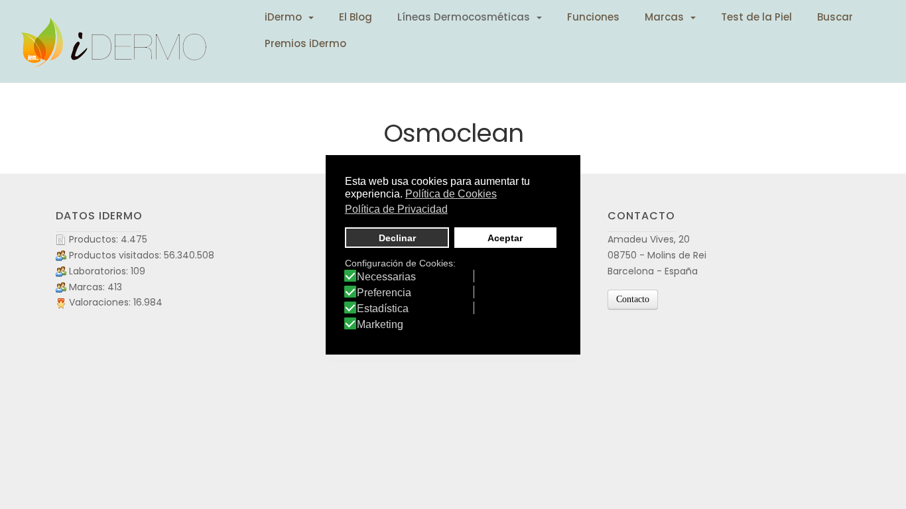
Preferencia (384, 293)
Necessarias (386, 277)
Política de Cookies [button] (451, 193)
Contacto (632, 299)
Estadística (383, 309)
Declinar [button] (397, 238)
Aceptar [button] (505, 238)
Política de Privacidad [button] (396, 209)
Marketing (380, 324)
